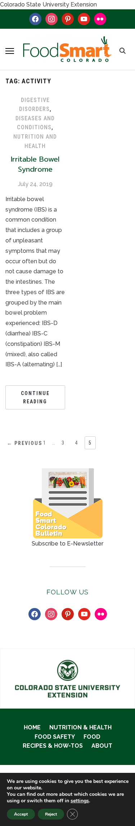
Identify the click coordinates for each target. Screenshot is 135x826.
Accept (21, 814)
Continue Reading (35, 397)
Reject (51, 814)
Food (92, 736)
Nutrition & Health (80, 727)
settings (80, 801)
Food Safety (55, 736)
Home (32, 727)
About (101, 745)
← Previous (24, 443)
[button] (9, 51)
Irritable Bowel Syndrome (35, 164)
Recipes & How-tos (53, 745)
